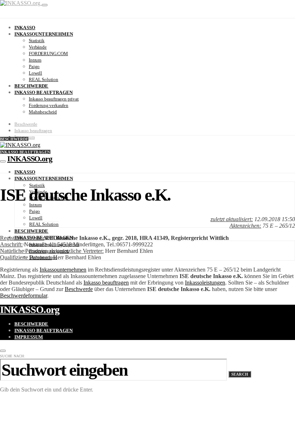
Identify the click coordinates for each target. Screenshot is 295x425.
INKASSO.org (29, 158)
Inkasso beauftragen (43, 92)
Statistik (37, 40)
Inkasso (24, 27)
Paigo (34, 66)
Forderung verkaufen (48, 105)
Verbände (38, 47)
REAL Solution (43, 79)
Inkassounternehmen (43, 34)
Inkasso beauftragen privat (54, 99)
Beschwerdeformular (23, 295)
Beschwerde (31, 86)
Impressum (28, 337)
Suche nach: (12, 356)
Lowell (35, 73)
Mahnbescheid (43, 112)
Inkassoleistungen (205, 282)
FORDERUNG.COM (48, 53)
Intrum (35, 60)
